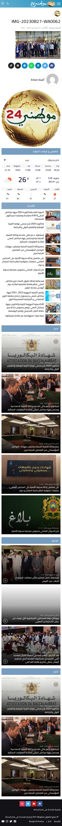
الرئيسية (57, 821)
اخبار (49, 821)
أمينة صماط (37, 79)
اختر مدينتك (53, 160)
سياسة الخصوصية (36, 821)
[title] (42, 3)
